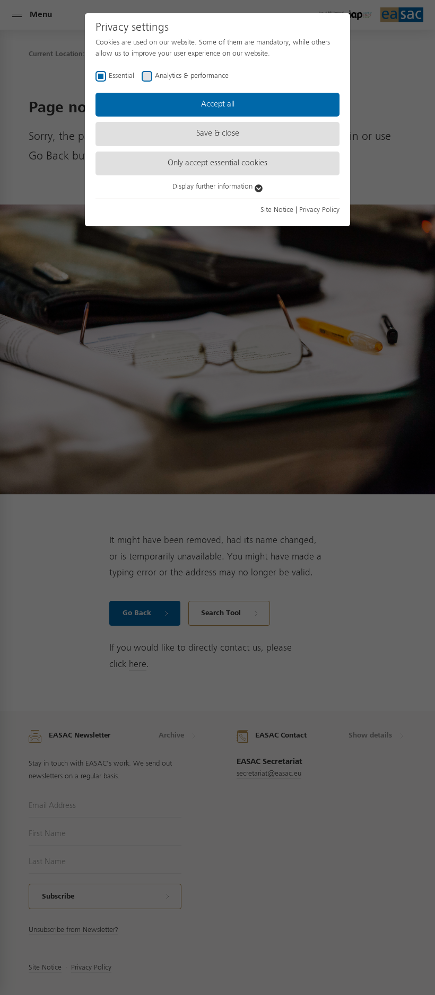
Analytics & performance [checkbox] (192, 75)
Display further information (213, 186)
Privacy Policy (319, 210)
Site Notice (276, 210)
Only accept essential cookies (217, 163)
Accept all (217, 104)
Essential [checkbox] (121, 75)
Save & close (217, 133)
